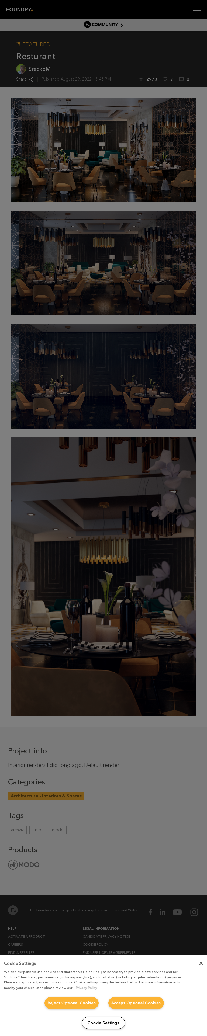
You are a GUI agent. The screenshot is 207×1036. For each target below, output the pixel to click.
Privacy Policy (86, 988)
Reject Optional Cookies (71, 1002)
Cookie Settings (103, 1022)
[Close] (201, 963)
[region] (103, 995)
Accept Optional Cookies (136, 1002)
